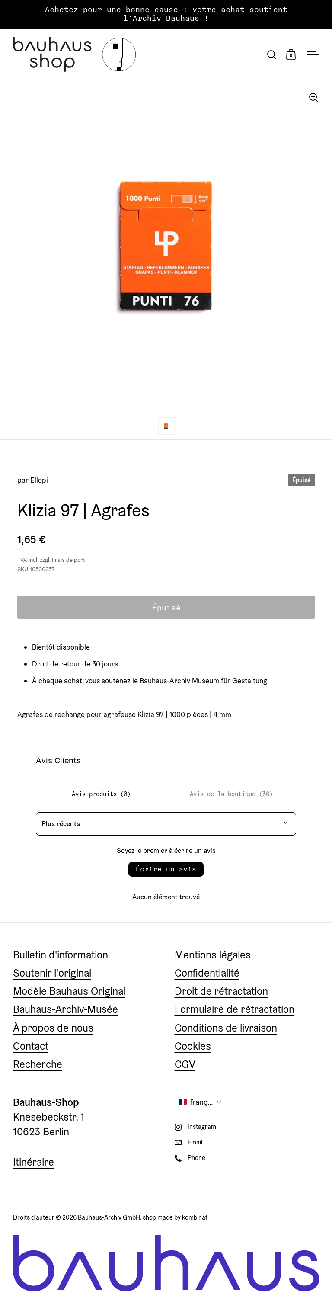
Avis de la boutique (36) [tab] (231, 794)
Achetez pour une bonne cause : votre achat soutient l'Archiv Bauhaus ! (166, 14)
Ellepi (39, 480)
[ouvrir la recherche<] (271, 54)
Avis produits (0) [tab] (101, 794)
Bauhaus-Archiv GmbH (109, 1217)
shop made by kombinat (175, 1217)
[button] (201, 1101)
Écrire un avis (166, 869)
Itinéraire (33, 1162)
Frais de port (68, 560)
